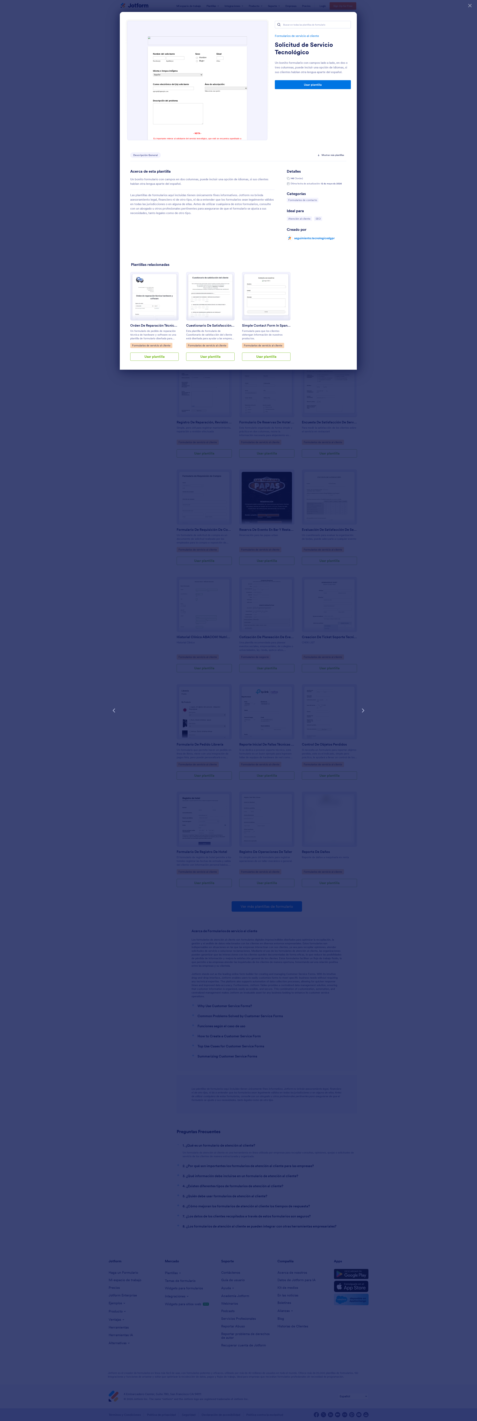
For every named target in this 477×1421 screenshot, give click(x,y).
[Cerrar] (470, 5)
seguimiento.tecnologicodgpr (314, 238)
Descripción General (145, 155)
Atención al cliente (299, 218)
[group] (154, 319)
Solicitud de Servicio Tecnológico (304, 48)
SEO (318, 218)
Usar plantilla (313, 85)
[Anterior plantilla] (114, 710)
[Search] (279, 24)
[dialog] (238, 710)
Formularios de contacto (302, 200)
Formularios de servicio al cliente (297, 36)
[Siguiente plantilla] (363, 710)
